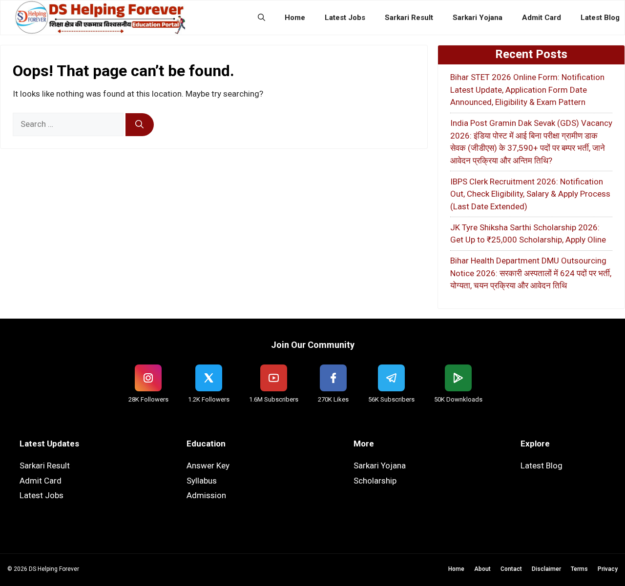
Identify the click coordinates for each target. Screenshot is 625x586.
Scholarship (375, 480)
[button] (261, 17)
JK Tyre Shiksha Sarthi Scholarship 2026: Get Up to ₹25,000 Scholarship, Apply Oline (528, 233)
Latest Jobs (345, 17)
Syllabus (202, 480)
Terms (579, 569)
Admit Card (541, 17)
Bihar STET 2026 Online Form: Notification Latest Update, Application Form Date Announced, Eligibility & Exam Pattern (527, 89)
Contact (511, 569)
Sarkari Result (409, 17)
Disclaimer (546, 569)
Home (295, 17)
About (482, 569)
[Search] (139, 125)
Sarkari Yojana (477, 17)
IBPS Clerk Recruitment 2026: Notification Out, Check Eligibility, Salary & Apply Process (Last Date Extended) (530, 194)
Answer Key (208, 465)
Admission (206, 495)
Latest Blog (600, 17)
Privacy (608, 569)
